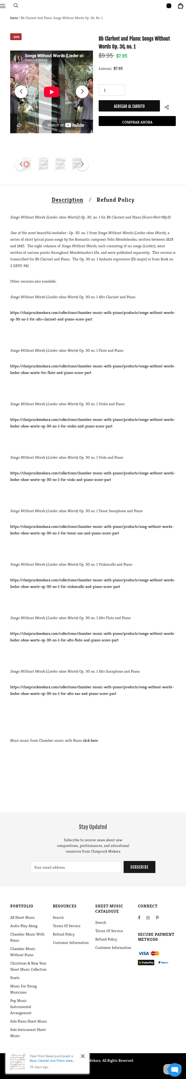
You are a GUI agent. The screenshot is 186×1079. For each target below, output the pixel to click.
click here (90, 740)
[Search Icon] (16, 5)
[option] (51, 92)
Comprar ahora (137, 122)
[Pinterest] (160, 918)
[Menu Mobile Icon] (2, 5)
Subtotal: (105, 68)
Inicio (14, 18)
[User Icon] (168, 5)
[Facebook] (142, 918)
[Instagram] (150, 918)
